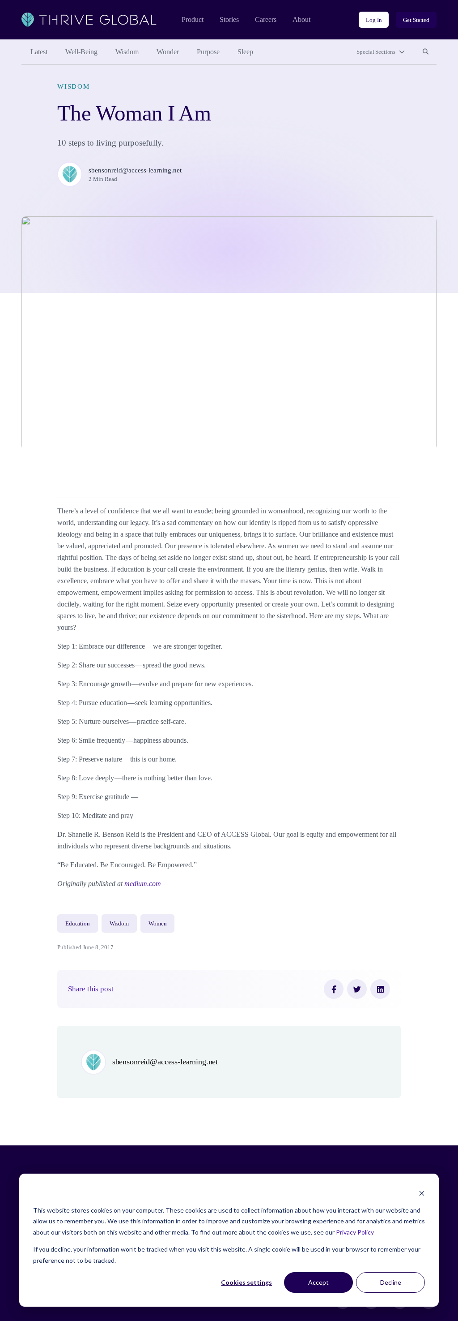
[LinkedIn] (380, 989)
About (301, 19)
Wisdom (127, 52)
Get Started (416, 20)
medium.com (142, 883)
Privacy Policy (355, 1232)
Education (77, 923)
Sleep (245, 52)
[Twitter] (357, 989)
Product (193, 19)
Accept (318, 1282)
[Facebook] (334, 989)
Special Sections (375, 51)
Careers (265, 19)
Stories (229, 19)
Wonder (168, 52)
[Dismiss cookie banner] (422, 1193)
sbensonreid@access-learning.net (135, 170)
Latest (38, 52)
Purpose (208, 52)
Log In (374, 20)
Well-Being (81, 52)
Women (157, 923)
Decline (390, 1282)
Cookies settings (246, 1282)
